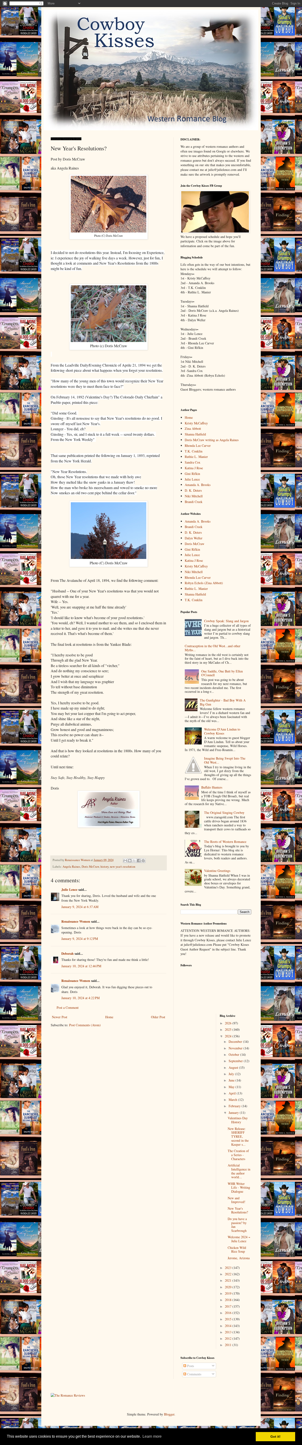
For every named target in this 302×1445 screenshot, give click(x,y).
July (232, 1074)
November (236, 1048)
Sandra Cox (192, 462)
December (236, 1041)
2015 (228, 1319)
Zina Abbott (193, 428)
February (235, 1106)
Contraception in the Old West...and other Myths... (212, 648)
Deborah (67, 953)
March (233, 1099)
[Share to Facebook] (138, 860)
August (234, 1067)
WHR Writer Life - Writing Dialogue (239, 1187)
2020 (228, 1287)
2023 (228, 1267)
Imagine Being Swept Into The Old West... (224, 760)
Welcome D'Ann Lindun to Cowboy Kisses (222, 731)
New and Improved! (236, 1200)
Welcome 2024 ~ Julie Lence (239, 1239)
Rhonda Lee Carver (198, 445)
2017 (228, 1306)
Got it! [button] (275, 1436)
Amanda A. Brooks (197, 484)
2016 (228, 1312)
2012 (228, 1338)
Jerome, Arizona (239, 1258)
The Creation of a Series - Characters (238, 1155)
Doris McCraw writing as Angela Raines (212, 440)
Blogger (169, 1414)
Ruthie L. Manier (196, 456)
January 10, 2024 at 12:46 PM (81, 966)
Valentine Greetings (217, 870)
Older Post (158, 1017)
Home (109, 1017)
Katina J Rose (194, 468)
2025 (228, 1029)
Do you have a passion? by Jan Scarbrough (237, 1225)
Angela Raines (71, 867)
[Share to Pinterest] (143, 860)
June (232, 1080)
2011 (228, 1345)
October (234, 1054)
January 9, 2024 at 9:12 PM (79, 938)
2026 (228, 1023)
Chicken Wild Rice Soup (237, 1249)
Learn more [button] (152, 1436)
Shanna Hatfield (195, 434)
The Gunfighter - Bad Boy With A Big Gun (223, 702)
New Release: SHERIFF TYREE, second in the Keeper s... (238, 1136)
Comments (193, 1374)
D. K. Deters (193, 490)
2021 (228, 1280)
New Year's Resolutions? (238, 1210)
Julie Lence (69, 889)
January (234, 1112)
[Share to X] (134, 860)
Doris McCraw (90, 867)
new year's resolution (122, 867)
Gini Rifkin (192, 473)
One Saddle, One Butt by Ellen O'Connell (222, 673)
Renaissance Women (75, 921)
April (233, 1093)
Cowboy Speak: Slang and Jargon (226, 621)
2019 (228, 1293)
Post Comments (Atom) (85, 1025)
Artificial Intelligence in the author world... (239, 1171)
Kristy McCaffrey (196, 423)
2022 (228, 1274)
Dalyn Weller (193, 538)
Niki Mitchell (194, 496)
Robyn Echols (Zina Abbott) (204, 583)
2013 (228, 1332)
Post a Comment (68, 1007)
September (236, 1061)
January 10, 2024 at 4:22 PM (80, 998)
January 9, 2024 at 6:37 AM (79, 906)
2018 (228, 1299)
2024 (228, 1036)
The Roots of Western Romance (225, 841)
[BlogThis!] (129, 860)
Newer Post (59, 1017)
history (105, 867)
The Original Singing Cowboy (224, 812)
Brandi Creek (193, 501)
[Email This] (125, 860)
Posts (190, 1366)
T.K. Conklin (193, 451)
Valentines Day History (238, 1120)
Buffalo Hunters (211, 787)
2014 (228, 1325)
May (232, 1087)
